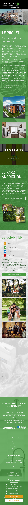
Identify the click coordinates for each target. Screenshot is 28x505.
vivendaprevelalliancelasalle (15, 491)
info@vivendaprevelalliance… (15, 486)
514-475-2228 (12, 484)
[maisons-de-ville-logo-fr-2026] (11, 3)
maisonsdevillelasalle (13, 488)
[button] (3, 130)
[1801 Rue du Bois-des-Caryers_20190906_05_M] (14, 122)
